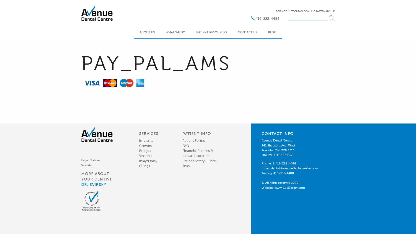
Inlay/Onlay (148, 161)
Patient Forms (193, 140)
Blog (272, 32)
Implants (146, 140)
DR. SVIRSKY (93, 184)
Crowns (145, 146)
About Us (147, 32)
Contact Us (247, 32)
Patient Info (196, 133)
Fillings (144, 166)
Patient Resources (211, 32)
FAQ (185, 146)
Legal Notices (90, 160)
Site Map (87, 165)
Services (148, 133)
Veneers (145, 156)
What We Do (175, 32)
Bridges (145, 151)
